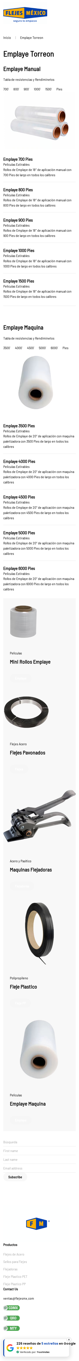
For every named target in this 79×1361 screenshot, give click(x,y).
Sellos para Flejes (15, 1261)
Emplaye (21, 678)
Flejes (19, 769)
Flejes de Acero (13, 1254)
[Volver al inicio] (25, 13)
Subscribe (15, 1177)
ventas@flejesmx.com (18, 1298)
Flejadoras (22, 886)
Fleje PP (20, 1003)
